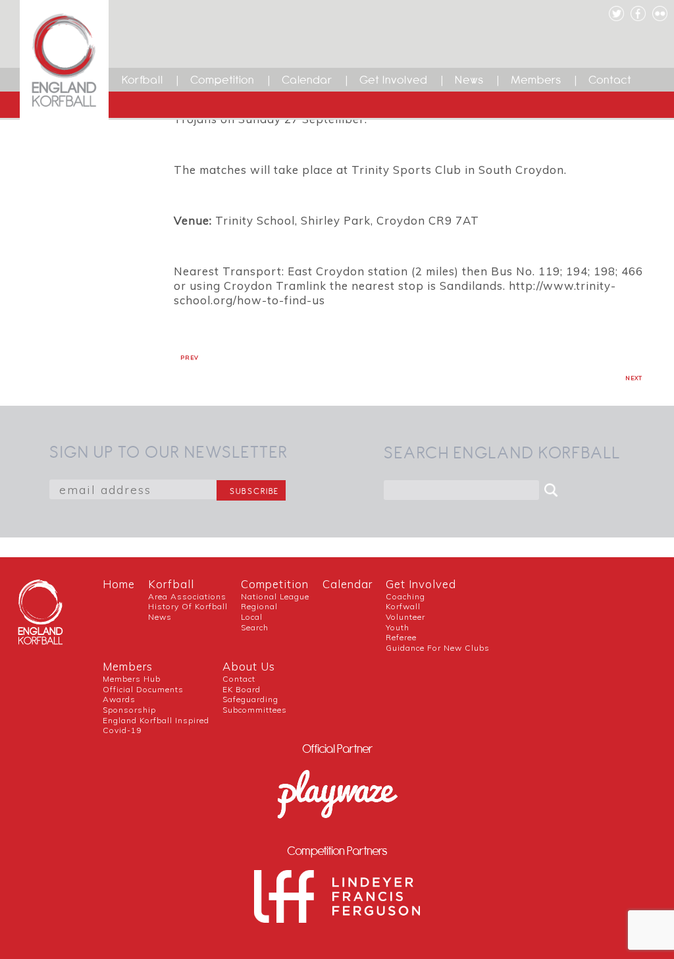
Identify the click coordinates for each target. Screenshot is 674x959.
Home (119, 584)
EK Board (241, 689)
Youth (397, 627)
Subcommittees (254, 710)
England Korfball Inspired (156, 720)
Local (252, 617)
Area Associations (187, 596)
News (469, 79)
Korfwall (403, 606)
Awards (119, 699)
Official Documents (143, 689)
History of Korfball (188, 606)
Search (255, 627)
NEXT (633, 378)
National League (275, 596)
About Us (248, 666)
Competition (222, 79)
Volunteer (405, 617)
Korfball (142, 79)
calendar (348, 584)
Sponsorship (129, 710)
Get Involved (393, 79)
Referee (401, 637)
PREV (189, 357)
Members (536, 79)
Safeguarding (250, 699)
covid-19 (122, 730)
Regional (259, 606)
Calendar (307, 79)
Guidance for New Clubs (438, 648)
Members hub (132, 679)
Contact (610, 79)
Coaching (405, 596)
